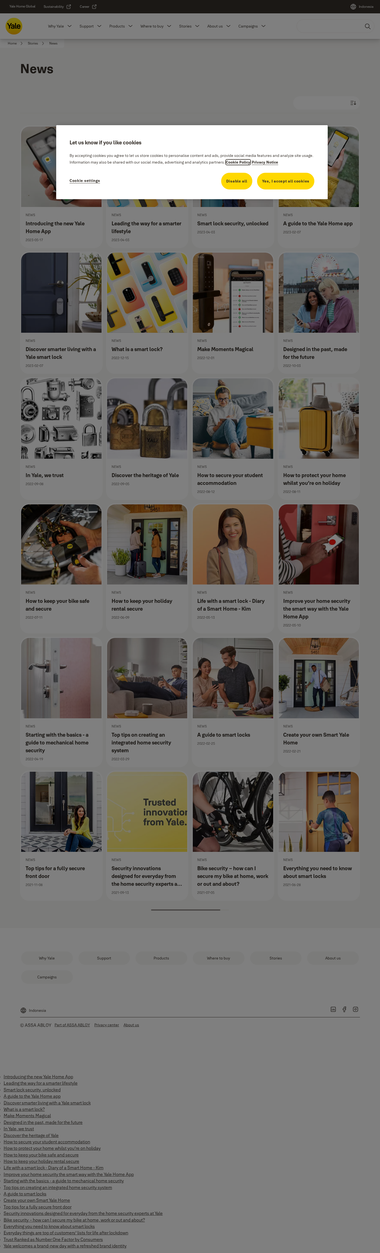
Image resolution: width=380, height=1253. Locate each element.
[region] (192, 162)
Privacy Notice (265, 162)
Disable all (236, 181)
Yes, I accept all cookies (286, 181)
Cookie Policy (238, 162)
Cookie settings (85, 180)
